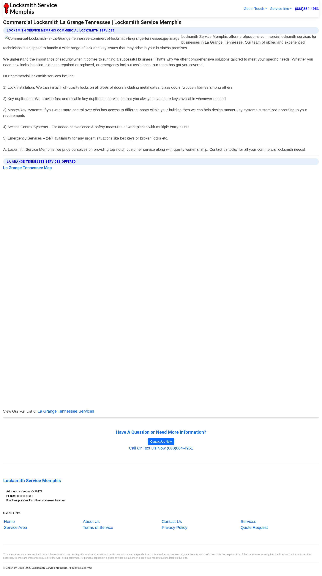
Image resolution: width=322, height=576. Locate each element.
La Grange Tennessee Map (27, 167)
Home (9, 521)
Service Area (15, 527)
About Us (91, 521)
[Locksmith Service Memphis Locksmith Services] (30, 8)
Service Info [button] (279, 9)
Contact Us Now (161, 441)
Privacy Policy (174, 527)
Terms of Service (98, 527)
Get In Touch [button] (254, 9)
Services (248, 521)
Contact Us (172, 521)
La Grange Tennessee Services (66, 411)
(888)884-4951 (307, 9)
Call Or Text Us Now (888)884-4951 (161, 448)
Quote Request (254, 527)
